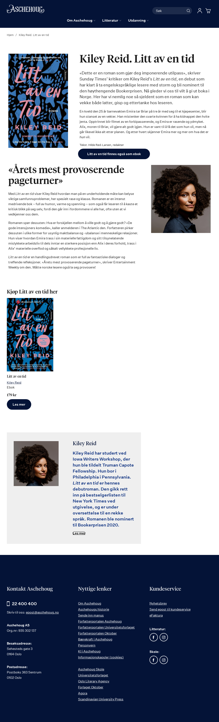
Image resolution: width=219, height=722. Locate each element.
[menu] (108, 20)
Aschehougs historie (93, 609)
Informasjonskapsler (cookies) (101, 657)
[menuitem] (81, 20)
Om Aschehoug (89, 603)
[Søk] (188, 10)
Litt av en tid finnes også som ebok (114, 154)
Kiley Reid (14, 382)
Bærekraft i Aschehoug (95, 639)
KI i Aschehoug (89, 651)
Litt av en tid (16, 376)
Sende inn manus (91, 615)
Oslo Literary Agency (93, 681)
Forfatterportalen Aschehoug (100, 621)
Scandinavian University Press (100, 699)
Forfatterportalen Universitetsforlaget (106, 627)
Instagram (164, 637)
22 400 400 (24, 603)
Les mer (19, 404)
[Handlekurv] (208, 10)
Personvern (86, 645)
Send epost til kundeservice (170, 609)
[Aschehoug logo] (26, 10)
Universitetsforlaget (93, 675)
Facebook (153, 637)
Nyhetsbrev (158, 603)
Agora (82, 693)
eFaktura (156, 615)
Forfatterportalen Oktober (97, 633)
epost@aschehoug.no (42, 612)
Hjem (10, 35)
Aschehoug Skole (91, 669)
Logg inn (199, 10)
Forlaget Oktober (90, 687)
